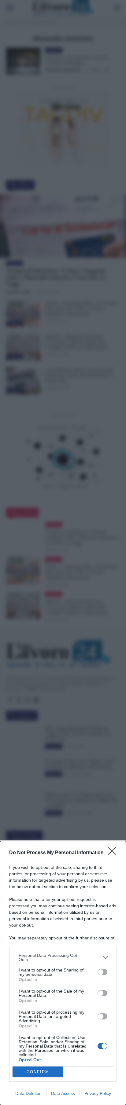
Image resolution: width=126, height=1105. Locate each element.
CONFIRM (38, 1072)
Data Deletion (28, 1093)
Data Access (63, 1093)
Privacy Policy (97, 1093)
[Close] (114, 853)
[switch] (102, 972)
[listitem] (63, 957)
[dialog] (63, 973)
